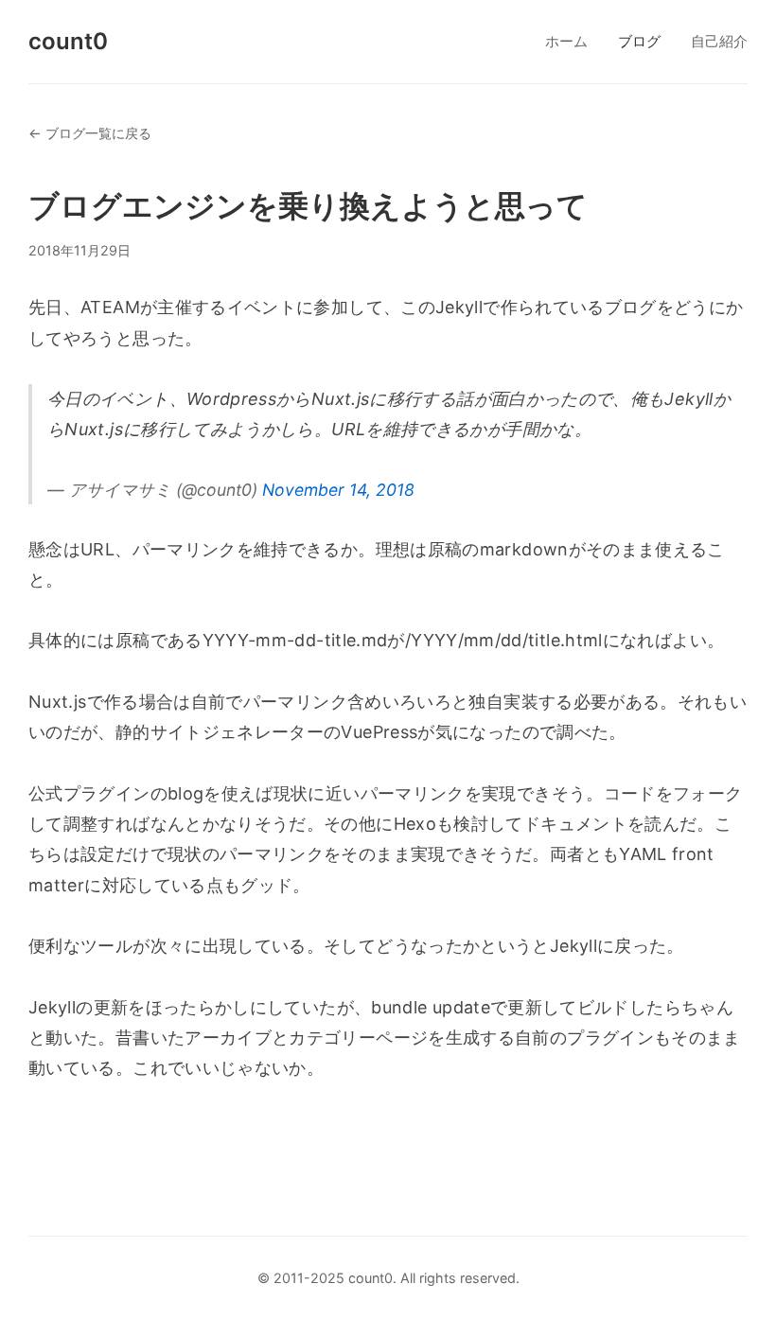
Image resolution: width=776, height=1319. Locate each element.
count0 (68, 41)
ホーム (566, 41)
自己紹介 (719, 41)
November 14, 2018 (338, 490)
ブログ (639, 41)
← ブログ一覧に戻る (89, 133)
